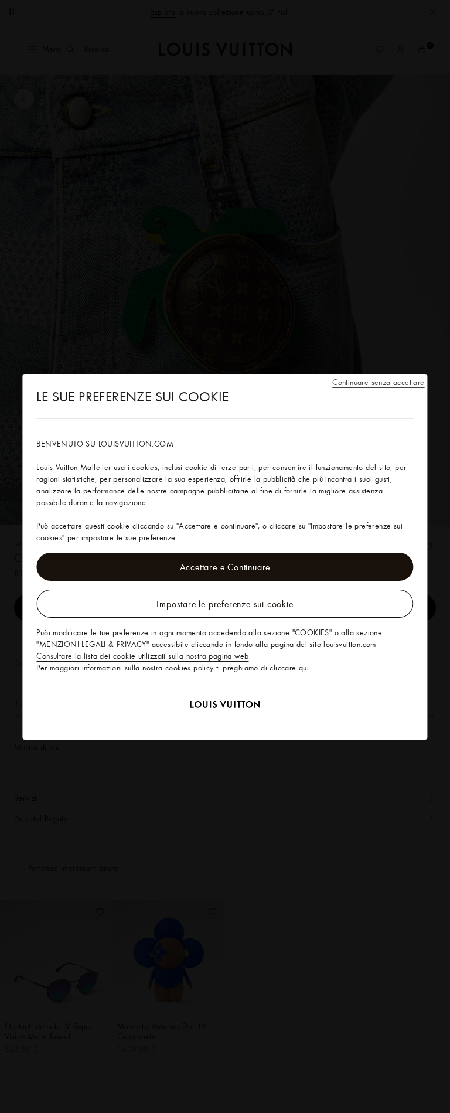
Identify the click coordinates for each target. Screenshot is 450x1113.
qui (304, 667)
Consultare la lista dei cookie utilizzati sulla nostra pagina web (142, 656)
